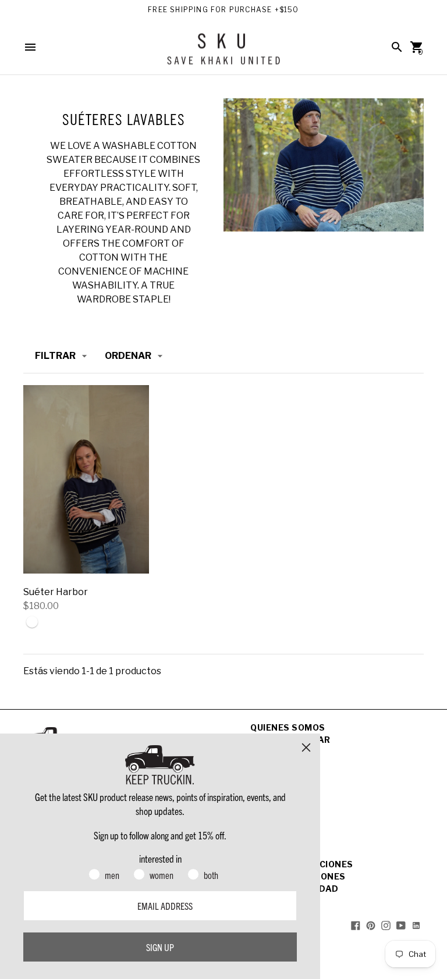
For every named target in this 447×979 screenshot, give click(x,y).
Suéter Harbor (55, 591)
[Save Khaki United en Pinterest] (370, 925)
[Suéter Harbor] (86, 479)
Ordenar (128, 355)
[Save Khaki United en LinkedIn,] (416, 925)
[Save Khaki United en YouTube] (401, 925)
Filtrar (55, 355)
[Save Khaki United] (223, 53)
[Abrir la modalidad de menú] (30, 47)
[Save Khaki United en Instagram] (386, 925)
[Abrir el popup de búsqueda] (397, 47)
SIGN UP (160, 947)
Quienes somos (287, 727)
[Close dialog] (306, 747)
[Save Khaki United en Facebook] (355, 925)
